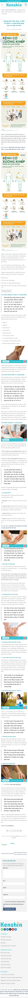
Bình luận (5, 867)
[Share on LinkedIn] (20, 831)
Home (2, 10)
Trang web (5, 894)
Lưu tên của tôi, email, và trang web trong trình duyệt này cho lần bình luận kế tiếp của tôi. (14, 904)
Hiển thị (9, 291)
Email (4, 887)
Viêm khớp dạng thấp (15, 784)
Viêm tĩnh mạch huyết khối (7, 853)
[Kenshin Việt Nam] (14, 4)
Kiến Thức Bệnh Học (11, 10)
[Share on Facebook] (10, 831)
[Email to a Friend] (15, 831)
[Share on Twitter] (12, 831)
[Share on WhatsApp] (7, 831)
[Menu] (2, 5)
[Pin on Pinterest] (18, 831)
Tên (4, 880)
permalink (14, 837)
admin (19, 29)
